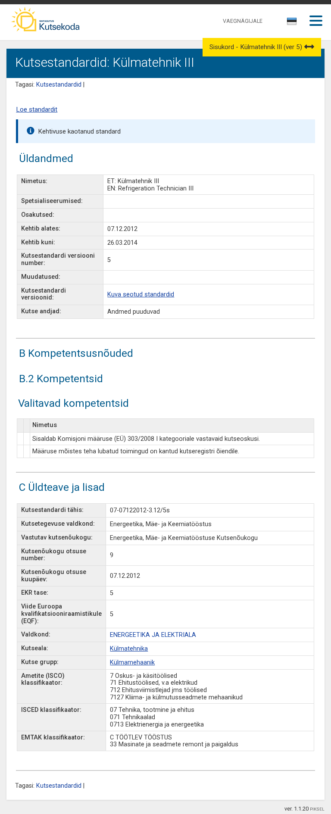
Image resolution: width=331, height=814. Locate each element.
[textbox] (290, 23)
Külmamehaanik (132, 662)
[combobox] (292, 24)
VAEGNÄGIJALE (242, 21)
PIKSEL (317, 809)
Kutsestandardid (58, 84)
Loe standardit (36, 109)
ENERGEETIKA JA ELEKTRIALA (153, 635)
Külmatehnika (129, 648)
